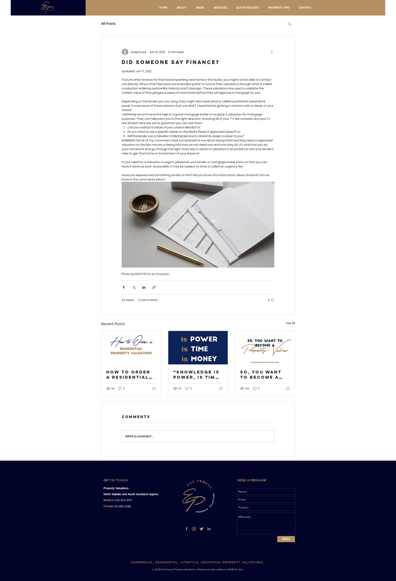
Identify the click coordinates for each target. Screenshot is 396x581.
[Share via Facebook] (124, 287)
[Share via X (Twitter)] (134, 287)
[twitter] (201, 529)
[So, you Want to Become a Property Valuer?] (265, 347)
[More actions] (271, 52)
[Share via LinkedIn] (144, 287)
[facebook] (187, 529)
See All (290, 323)
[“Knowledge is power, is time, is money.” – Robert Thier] (198, 347)
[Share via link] (154, 287)
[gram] (194, 529)
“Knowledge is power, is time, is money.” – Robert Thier (197, 374)
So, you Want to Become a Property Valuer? (261, 374)
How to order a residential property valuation (128, 374)
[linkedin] (209, 529)
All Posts (108, 24)
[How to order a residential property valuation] (131, 347)
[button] (290, 23)
